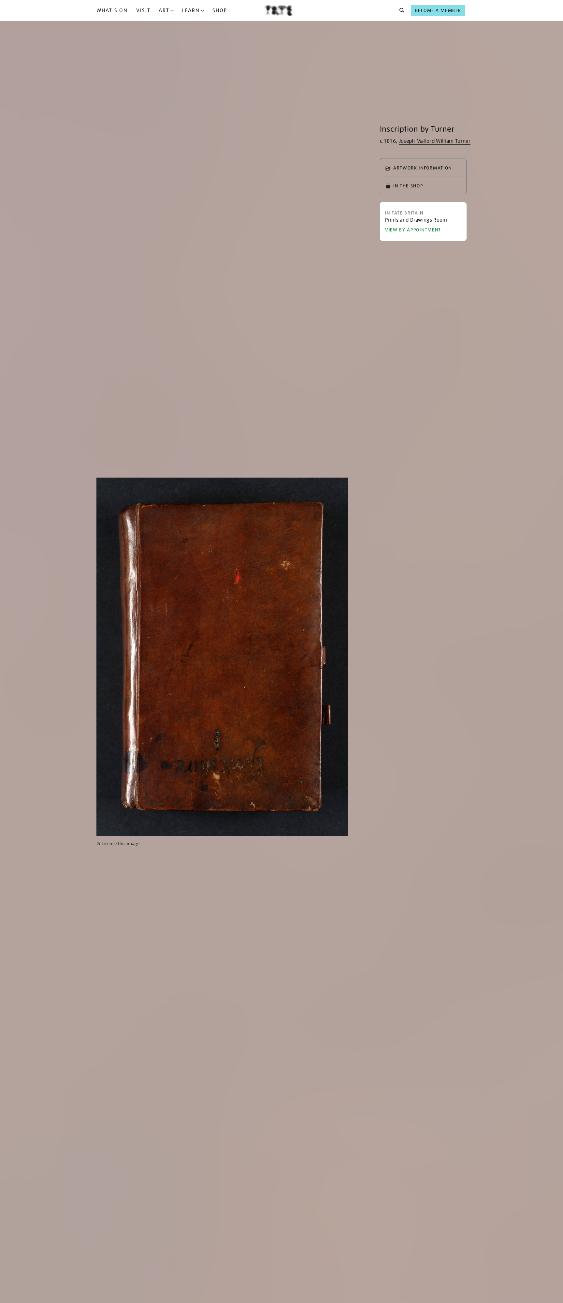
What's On (112, 10)
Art (164, 10)
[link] (118, 843)
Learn (191, 10)
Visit (143, 10)
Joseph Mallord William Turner (434, 141)
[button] (400, 10)
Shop (219, 10)
